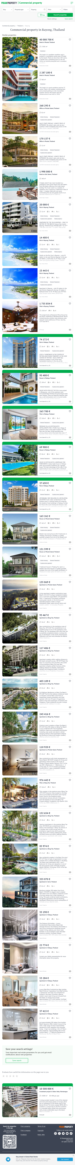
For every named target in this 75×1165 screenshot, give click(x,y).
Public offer (41, 1135)
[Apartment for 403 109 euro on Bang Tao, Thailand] (37, 694)
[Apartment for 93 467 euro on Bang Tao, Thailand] (37, 628)
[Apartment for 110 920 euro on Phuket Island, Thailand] (37, 760)
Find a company (25, 1130)
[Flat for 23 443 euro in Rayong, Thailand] (37, 283)
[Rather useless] (7, 1076)
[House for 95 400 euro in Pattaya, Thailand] (37, 388)
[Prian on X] (59, 1133)
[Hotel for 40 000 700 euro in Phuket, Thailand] (37, 52)
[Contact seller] (70, 66)
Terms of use (41, 1126)
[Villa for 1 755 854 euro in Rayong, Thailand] (37, 316)
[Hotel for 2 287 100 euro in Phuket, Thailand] (37, 85)
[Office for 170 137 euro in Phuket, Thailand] (37, 151)
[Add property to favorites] (71, 40)
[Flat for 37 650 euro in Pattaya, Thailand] (37, 496)
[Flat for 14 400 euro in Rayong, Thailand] (37, 250)
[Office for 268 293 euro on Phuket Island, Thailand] (37, 118)
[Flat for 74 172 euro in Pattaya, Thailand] (37, 352)
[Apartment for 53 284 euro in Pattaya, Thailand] (37, 991)
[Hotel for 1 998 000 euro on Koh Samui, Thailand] (37, 184)
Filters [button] (65, 9)
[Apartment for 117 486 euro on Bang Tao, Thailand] (37, 661)
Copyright (41, 1130)
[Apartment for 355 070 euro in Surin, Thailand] (37, 892)
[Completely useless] (3, 1076)
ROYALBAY (41, 1115)
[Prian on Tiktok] (71, 1133)
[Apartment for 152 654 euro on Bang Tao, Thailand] (37, 826)
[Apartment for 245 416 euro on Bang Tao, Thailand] (37, 727)
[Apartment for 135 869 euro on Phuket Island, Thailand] (37, 595)
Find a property (25, 1126)
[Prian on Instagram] (55, 1133)
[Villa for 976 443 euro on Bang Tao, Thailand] (37, 793)
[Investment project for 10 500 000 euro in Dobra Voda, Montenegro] (37, 1101)
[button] (7, 9)
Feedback (24, 1135)
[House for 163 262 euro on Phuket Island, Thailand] (37, 529)
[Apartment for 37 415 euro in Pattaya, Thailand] (37, 1024)
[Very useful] (17, 1076)
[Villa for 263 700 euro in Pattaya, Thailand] (37, 424)
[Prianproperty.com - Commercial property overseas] (9, 3)
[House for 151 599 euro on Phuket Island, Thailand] (37, 562)
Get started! (65, 1159)
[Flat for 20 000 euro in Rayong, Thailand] (37, 217)
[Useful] (13, 1076)
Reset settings (52, 19)
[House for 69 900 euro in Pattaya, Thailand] (37, 460)
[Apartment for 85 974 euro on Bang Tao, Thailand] (37, 859)
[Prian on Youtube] (67, 1133)
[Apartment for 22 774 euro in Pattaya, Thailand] (37, 958)
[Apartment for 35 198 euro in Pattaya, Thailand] (37, 925)
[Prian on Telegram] (63, 1133)
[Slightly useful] (10, 1076)
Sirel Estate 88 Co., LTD (44, 365)
